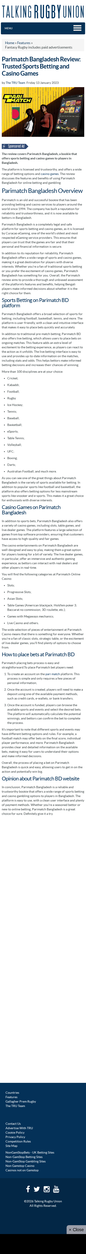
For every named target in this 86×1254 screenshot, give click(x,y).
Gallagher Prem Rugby (21, 1101)
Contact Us (13, 1123)
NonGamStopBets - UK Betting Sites (30, 1152)
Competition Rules (18, 1141)
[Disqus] (43, 873)
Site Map (11, 1146)
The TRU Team (15, 82)
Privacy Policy (15, 1137)
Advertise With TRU (19, 1128)
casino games (50, 174)
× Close (76, 1229)
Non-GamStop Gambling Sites (26, 1161)
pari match (52, 674)
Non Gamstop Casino (20, 1166)
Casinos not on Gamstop (22, 1170)
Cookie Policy (15, 1132)
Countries (12, 1092)
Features (11, 1097)
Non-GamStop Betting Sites (24, 1157)
